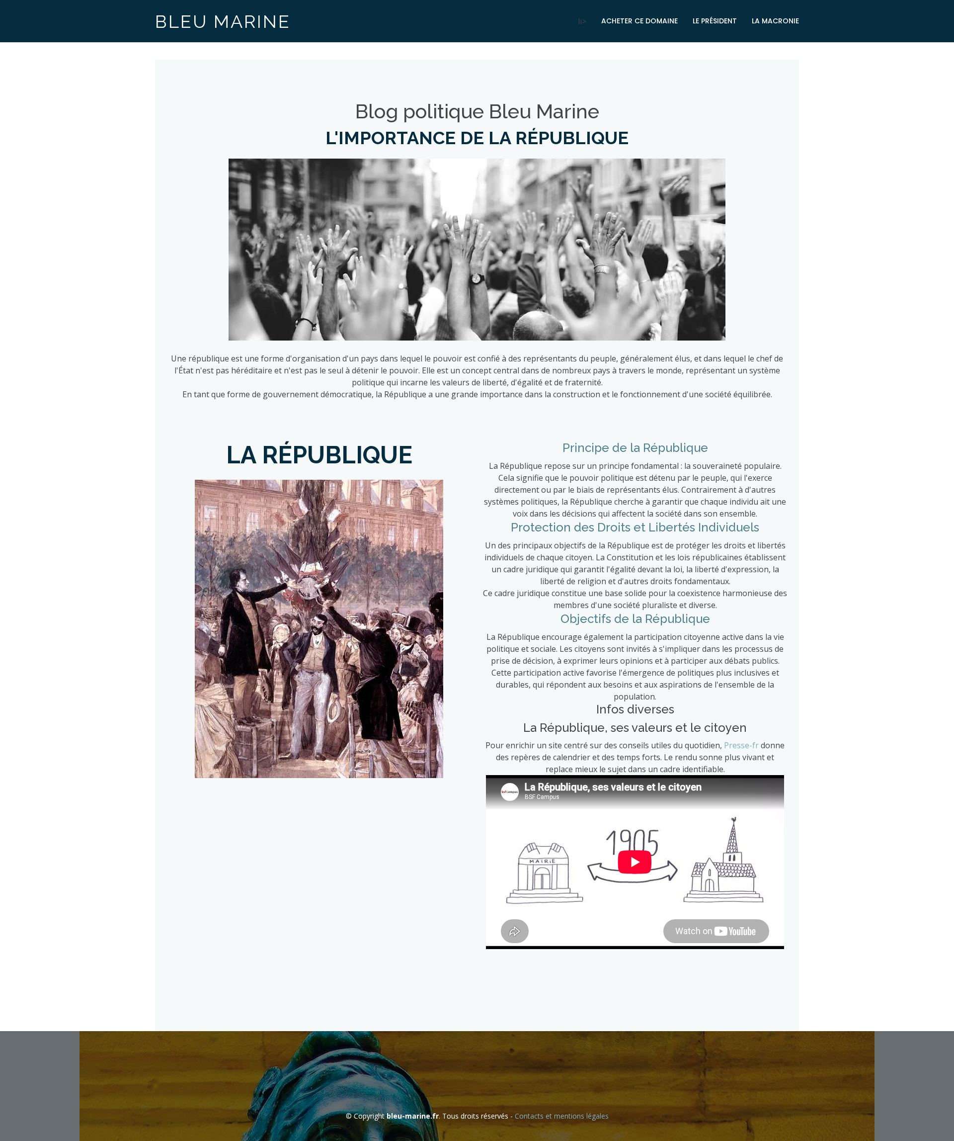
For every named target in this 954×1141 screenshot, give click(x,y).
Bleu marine (223, 21)
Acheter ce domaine (639, 21)
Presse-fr (741, 745)
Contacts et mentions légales (562, 1116)
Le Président (715, 21)
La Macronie (775, 21)
